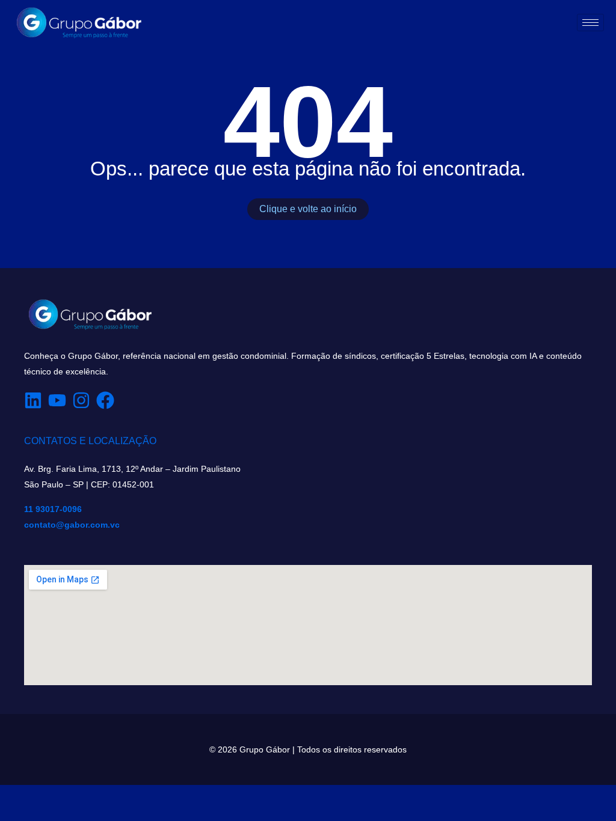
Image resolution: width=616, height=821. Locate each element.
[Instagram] (81, 400)
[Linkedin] (33, 400)
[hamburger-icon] (590, 22)
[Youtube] (57, 400)
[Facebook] (105, 400)
